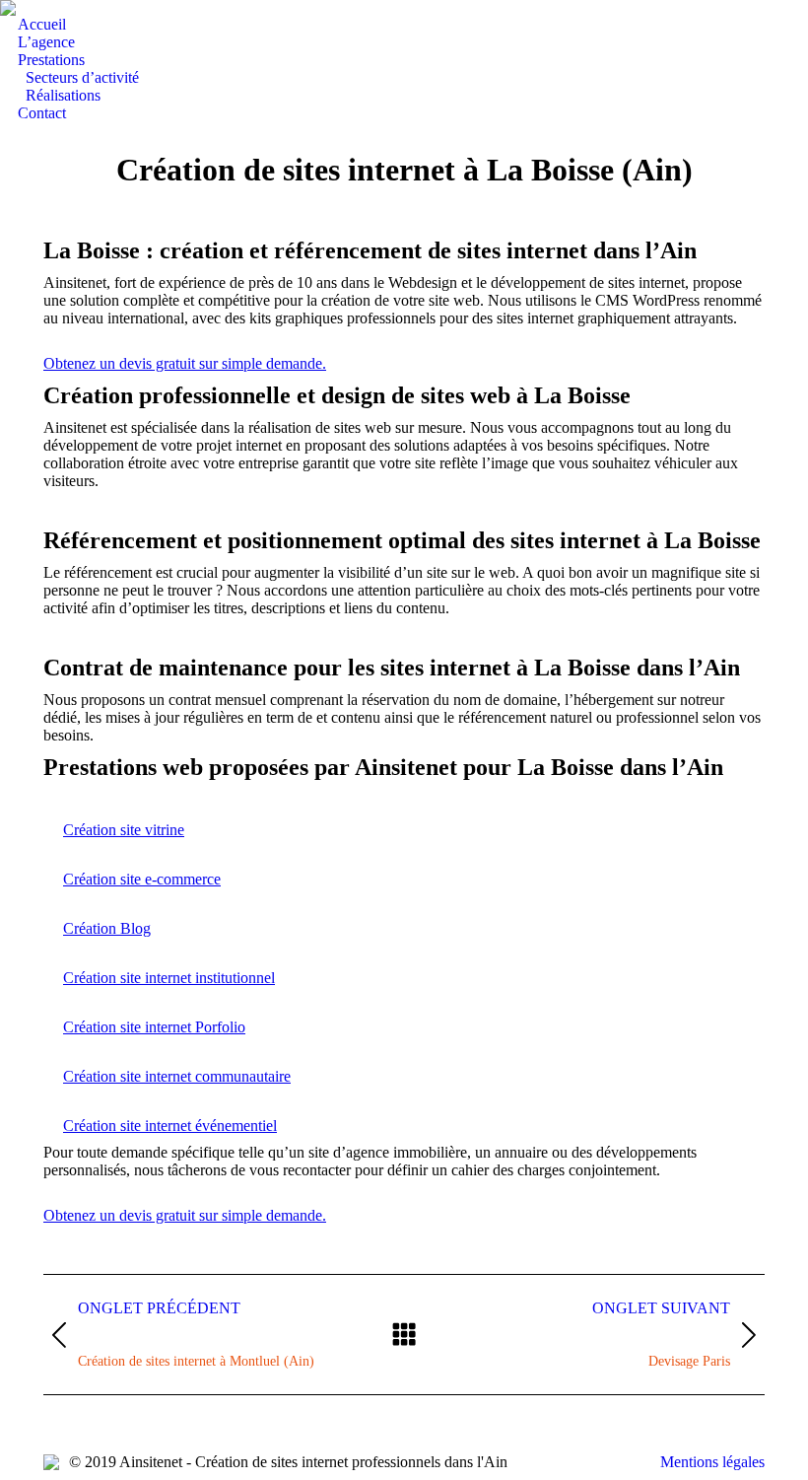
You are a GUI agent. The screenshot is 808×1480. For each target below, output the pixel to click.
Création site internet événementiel (170, 1125)
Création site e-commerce (142, 879)
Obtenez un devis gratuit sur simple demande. (184, 363)
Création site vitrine (123, 829)
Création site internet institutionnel (169, 977)
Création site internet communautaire (177, 1076)
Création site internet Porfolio (154, 1027)
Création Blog (107, 928)
